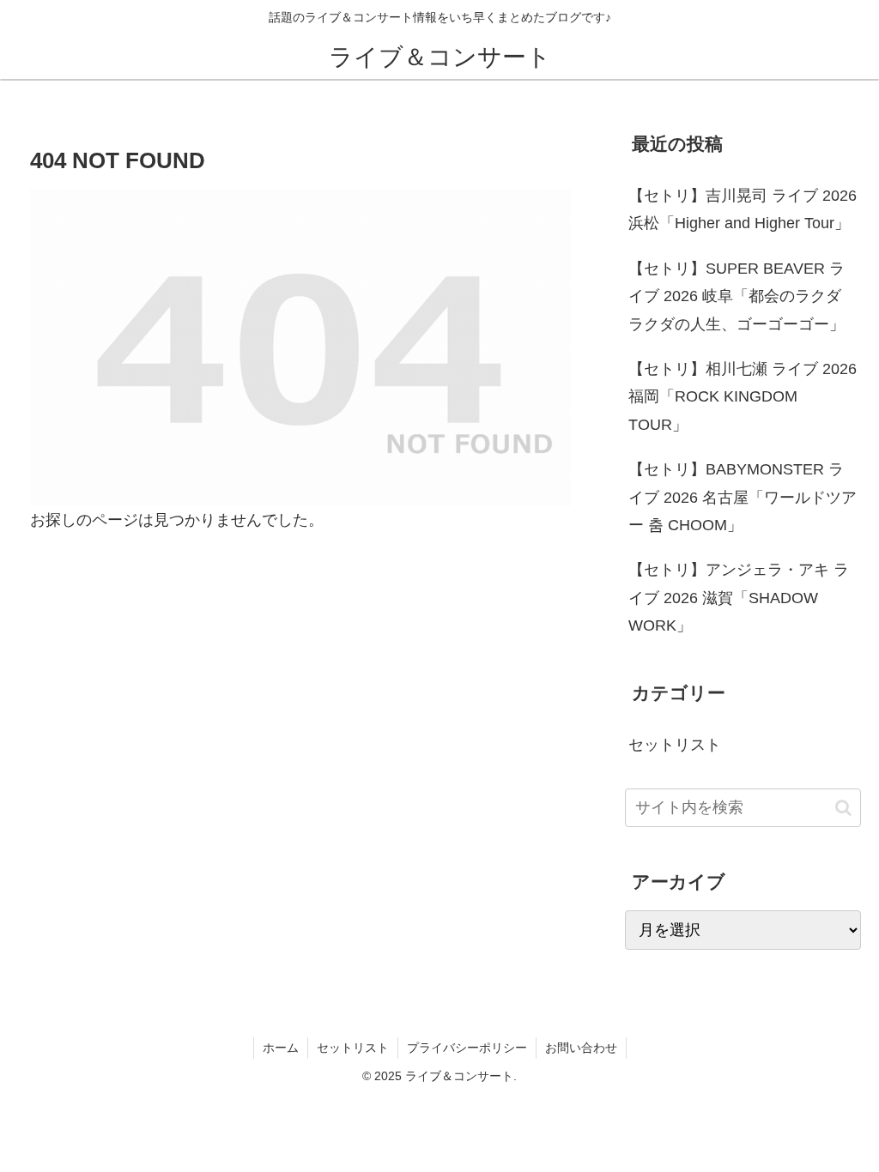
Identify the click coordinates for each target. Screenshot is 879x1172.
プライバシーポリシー (467, 1047)
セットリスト (353, 1047)
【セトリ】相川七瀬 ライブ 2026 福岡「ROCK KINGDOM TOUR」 (742, 396)
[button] (843, 808)
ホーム (281, 1047)
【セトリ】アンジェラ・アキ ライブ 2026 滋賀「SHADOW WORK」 (738, 597)
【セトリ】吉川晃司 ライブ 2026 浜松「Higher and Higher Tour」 (742, 209)
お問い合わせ (581, 1047)
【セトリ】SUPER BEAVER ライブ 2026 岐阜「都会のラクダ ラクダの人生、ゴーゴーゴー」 (736, 296)
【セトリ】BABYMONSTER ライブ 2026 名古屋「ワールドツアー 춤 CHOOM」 (742, 497)
